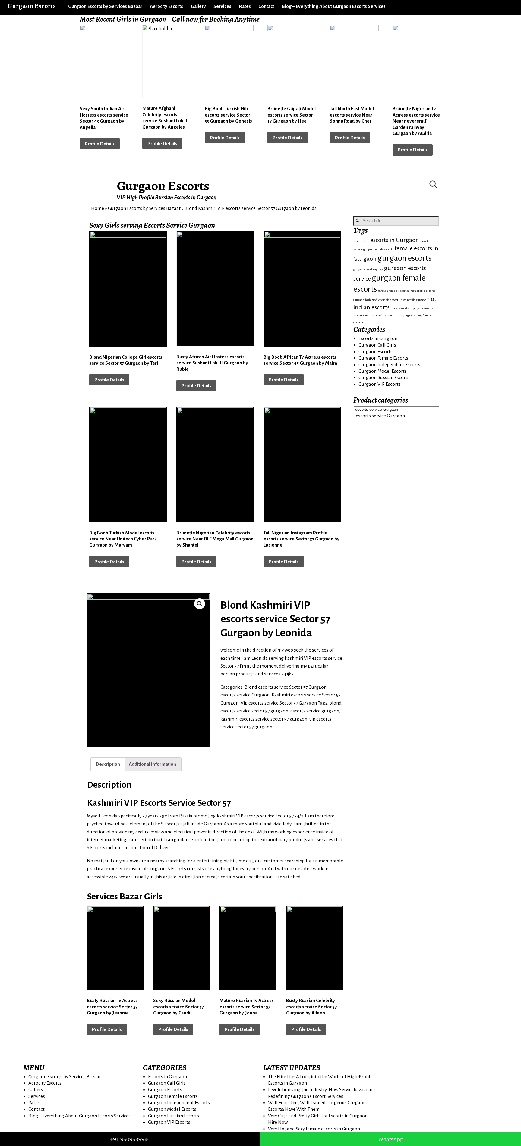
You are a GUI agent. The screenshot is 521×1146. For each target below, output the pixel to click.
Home (97, 208)
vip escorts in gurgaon (399, 315)
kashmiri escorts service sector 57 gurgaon (263, 718)
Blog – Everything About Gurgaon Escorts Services (334, 6)
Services (222, 6)
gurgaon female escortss (393, 290)
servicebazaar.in (373, 315)
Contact (266, 6)
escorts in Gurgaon (394, 240)
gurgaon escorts (404, 258)
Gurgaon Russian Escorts (383, 377)
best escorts (361, 241)
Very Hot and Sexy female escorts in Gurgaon (314, 1128)
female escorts (384, 249)
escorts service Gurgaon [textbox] (379, 415)
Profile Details (100, 143)
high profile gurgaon (413, 299)
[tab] (107, 764)
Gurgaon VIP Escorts (379, 384)
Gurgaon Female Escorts (383, 357)
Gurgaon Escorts (163, 186)
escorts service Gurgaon (245, 694)
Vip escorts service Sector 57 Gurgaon (279, 702)
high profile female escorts (382, 299)
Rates (245, 6)
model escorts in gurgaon (406, 308)
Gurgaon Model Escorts (382, 371)
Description (108, 764)
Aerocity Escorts (166, 6)
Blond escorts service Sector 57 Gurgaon (286, 687)
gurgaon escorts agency (368, 269)
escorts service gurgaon (314, 710)
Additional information (152, 764)
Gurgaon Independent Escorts (389, 364)
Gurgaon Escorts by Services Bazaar (105, 6)
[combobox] (379, 415)
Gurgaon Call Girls (377, 344)
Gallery (198, 6)
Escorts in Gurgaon (377, 338)
